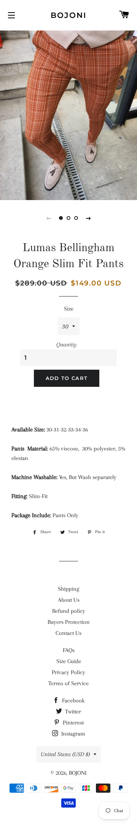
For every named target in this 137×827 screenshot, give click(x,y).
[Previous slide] (48, 218)
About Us (69, 599)
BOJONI (68, 15)
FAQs (69, 650)
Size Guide (68, 661)
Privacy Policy (68, 672)
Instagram (72, 733)
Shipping (68, 588)
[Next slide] (88, 218)
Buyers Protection (69, 622)
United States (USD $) (65, 754)
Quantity (66, 344)
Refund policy (68, 610)
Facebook (72, 700)
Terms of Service (68, 683)
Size (68, 308)
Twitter (72, 711)
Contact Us (68, 633)
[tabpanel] (68, 114)
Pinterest (72, 722)
